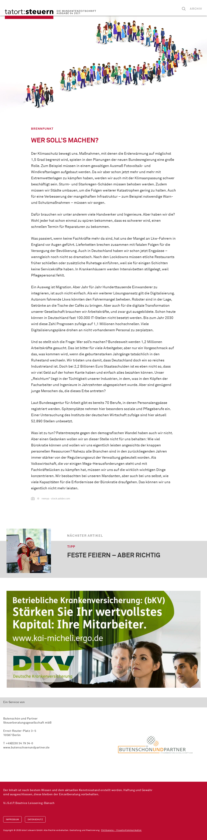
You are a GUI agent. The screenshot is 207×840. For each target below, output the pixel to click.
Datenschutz (35, 820)
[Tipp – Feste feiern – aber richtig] (28, 551)
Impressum (12, 820)
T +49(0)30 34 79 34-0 (18, 743)
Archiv (196, 8)
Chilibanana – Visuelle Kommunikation (121, 830)
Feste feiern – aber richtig (113, 555)
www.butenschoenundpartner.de (26, 747)
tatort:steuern (29, 14)
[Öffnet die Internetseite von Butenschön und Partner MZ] (155, 744)
